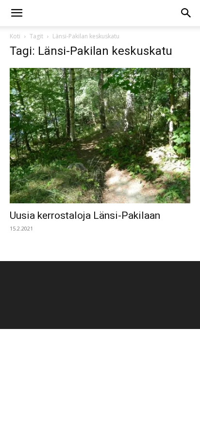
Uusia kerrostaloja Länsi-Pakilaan (85, 215)
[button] (16, 13)
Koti (15, 36)
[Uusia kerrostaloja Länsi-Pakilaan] (100, 135)
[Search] (186, 13)
